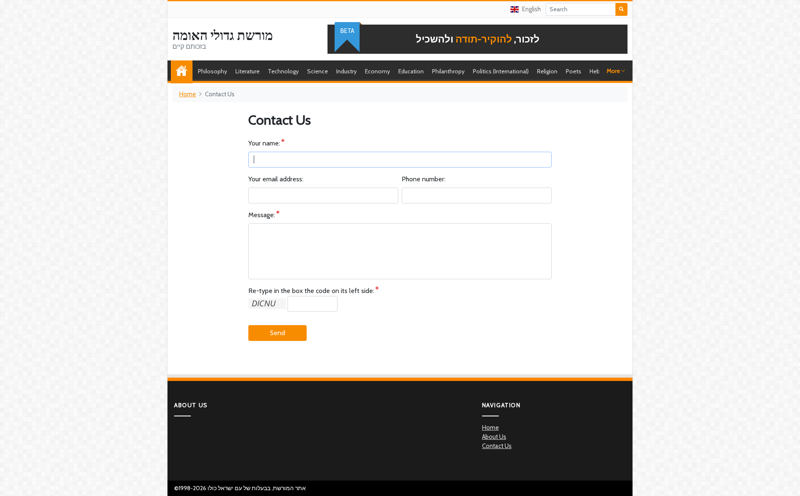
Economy (377, 71)
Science (317, 71)
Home (184, 71)
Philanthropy (448, 71)
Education (411, 71)
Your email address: (275, 179)
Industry (346, 71)
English (531, 9)
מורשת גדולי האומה (222, 35)
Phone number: (423, 179)
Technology (283, 71)
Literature (247, 71)
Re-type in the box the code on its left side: (311, 291)
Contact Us (497, 446)
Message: (261, 215)
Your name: (264, 143)
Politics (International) (501, 71)
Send (277, 333)
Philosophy (212, 71)
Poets (573, 71)
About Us (494, 437)
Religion (547, 71)
